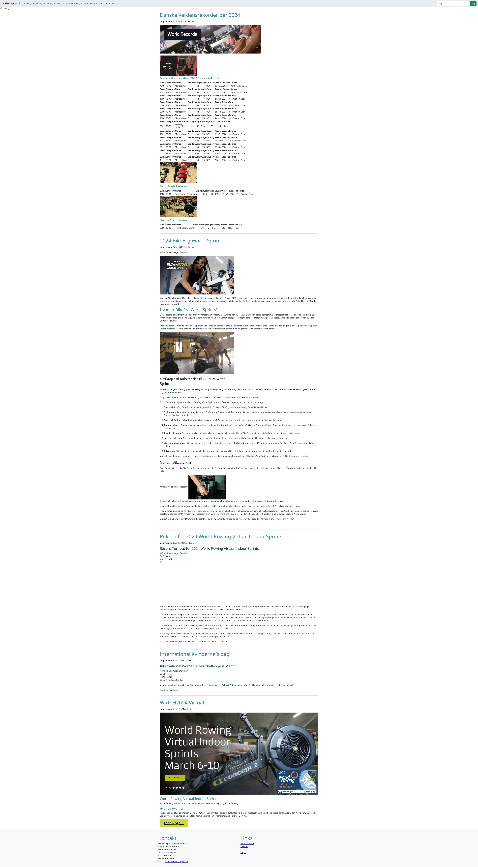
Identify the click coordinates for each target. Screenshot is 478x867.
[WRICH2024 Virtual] (239, 753)
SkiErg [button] (50, 3)
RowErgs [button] (28, 3)
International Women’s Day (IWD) (218, 685)
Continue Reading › (169, 690)
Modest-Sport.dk (11, 3)
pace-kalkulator (178, 397)
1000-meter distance (196, 511)
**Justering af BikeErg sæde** (174, 486)
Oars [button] (59, 3)
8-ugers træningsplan (180, 389)
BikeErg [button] (40, 3)
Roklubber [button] (95, 3)
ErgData (169, 506)
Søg (473, 3)
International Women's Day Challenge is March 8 (199, 666)
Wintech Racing (247, 843)
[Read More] (174, 823)
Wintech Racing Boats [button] (76, 3)
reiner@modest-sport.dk (176, 861)
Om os (107, 3)
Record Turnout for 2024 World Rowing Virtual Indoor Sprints (209, 548)
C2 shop (244, 846)
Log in (243, 852)
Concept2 (167, 556)
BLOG (115, 3)
